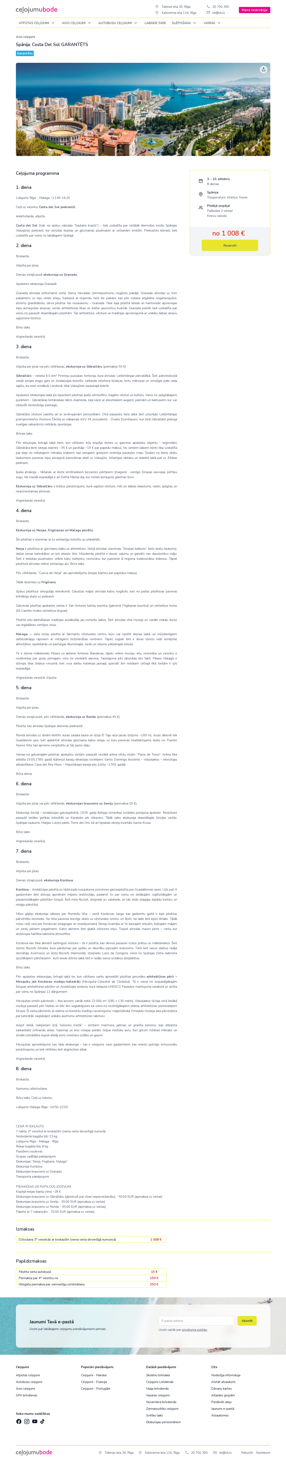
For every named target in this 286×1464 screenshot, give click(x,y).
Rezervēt (230, 245)
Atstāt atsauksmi (223, 1382)
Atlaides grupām (223, 1395)
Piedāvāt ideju (221, 1402)
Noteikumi (263, 1453)
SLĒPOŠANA (182, 23)
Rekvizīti (247, 1453)
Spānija (212, 192)
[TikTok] (42, 1420)
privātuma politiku (194, 1330)
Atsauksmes (220, 1415)
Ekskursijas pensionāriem (163, 1422)
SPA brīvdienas (26, 1395)
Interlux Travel (237, 197)
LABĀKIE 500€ (155, 23)
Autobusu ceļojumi (29, 1382)
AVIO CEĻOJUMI (74, 23)
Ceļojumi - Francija (94, 1382)
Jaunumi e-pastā (222, 1409)
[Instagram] (26, 1420)
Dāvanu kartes (221, 1389)
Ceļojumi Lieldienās (160, 1382)
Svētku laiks (154, 1415)
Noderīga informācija (225, 1375)
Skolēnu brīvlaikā (158, 1375)
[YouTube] (34, 1420)
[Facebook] (18, 1420)
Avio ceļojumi (25, 37)
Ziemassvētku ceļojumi (162, 1409)
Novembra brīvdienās (161, 1402)
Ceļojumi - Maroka (94, 1375)
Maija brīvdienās (157, 1389)
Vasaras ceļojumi (158, 1395)
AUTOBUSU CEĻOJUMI (115, 23)
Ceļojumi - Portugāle (95, 1389)
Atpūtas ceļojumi (34, 23)
